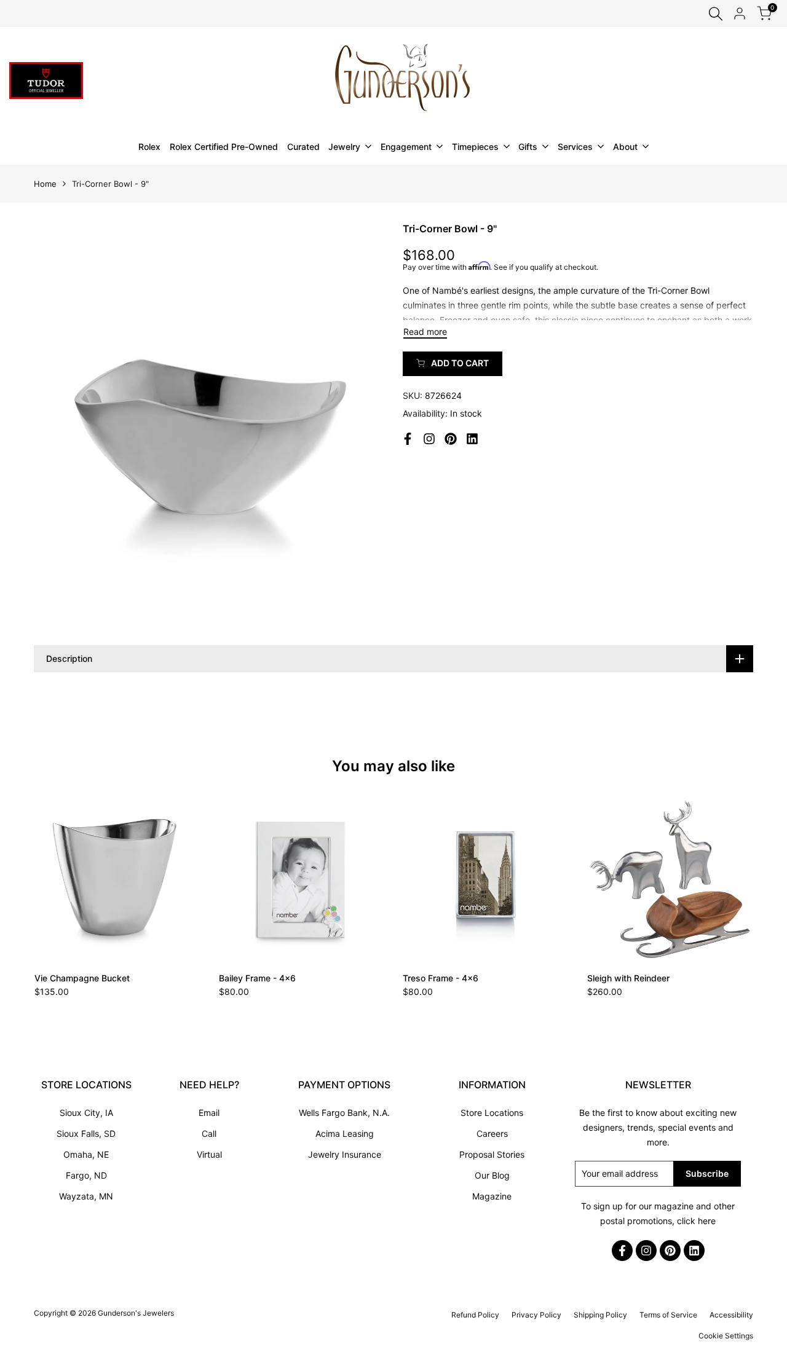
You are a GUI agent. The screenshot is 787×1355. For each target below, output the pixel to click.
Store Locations (492, 1112)
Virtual (209, 1154)
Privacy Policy (536, 1314)
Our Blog (492, 1175)
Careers (492, 1133)
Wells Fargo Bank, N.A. (344, 1112)
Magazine (492, 1196)
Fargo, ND (86, 1175)
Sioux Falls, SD (86, 1133)
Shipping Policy (600, 1314)
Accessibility (731, 1314)
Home (45, 184)
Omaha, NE (86, 1154)
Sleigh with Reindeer (628, 978)
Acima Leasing (344, 1133)
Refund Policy (475, 1314)
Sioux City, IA (86, 1112)
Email (209, 1112)
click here (696, 1221)
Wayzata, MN (86, 1196)
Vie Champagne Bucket (82, 978)
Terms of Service (668, 1314)
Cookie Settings (725, 1335)
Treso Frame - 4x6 (440, 978)
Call (209, 1133)
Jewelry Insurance (344, 1154)
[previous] (64, 878)
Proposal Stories (491, 1154)
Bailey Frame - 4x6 (257, 978)
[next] (723, 878)
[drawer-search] (715, 14)
